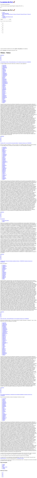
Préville (3, 167)
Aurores (3, 148)
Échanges (4, 404)
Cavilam (4, 70)
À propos (3, 16)
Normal (4, 274)
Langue (4, 87)
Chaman (3, 266)
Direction (4, 268)
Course (3, 156)
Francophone (4, 81)
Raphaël (3, 418)
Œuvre (4, 91)
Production (4, 417)
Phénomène (4, 165)
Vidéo (3, 175)
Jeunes (3, 343)
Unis (3, 420)
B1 (0, 58)
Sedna (3, 278)
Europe (4, 336)
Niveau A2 (15, 14)
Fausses (4, 337)
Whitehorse (4, 178)
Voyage (4, 177)
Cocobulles (4, 327)
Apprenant (4, 67)
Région (3, 170)
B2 (0, 57)
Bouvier (3, 400)
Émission (4, 406)
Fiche (3, 160)
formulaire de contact (20, 458)
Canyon (3, 153)
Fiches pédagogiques (5, 13)
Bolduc (3, 68)
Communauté (4, 73)
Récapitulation (2, 218)
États (3, 408)
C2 (0, 212)
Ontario (3, 416)
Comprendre (4, 328)
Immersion (4, 85)
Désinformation (5, 333)
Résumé (3, 98)
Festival (4, 339)
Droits (3, 157)
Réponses (4, 96)
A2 (0, 59)
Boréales (4, 151)
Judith (3, 344)
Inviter (3, 162)
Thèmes (8, 14)
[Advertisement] (18, 41)
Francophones (5, 82)
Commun (4, 154)
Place (3, 93)
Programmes (4, 95)
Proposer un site (4, 14)
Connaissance (4, 331)
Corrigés (4, 155)
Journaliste (4, 414)
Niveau (3, 273)
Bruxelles (4, 326)
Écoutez (4, 158)
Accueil (3, 12)
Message (4, 348)
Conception (4, 74)
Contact (6, 16)
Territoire (4, 101)
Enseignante (4, 79)
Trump (3, 419)
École (3, 77)
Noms (3, 221)
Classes (3, 72)
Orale (3, 163)
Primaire (3, 94)
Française (4, 80)
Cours (3, 76)
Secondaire (4, 100)
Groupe (4, 341)
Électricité (4, 405)
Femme (4, 338)
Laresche (4, 415)
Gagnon (3, 84)
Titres (3, 354)
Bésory (3, 149)
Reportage (4, 97)
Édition (3, 335)
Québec (4, 168)
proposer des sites (3, 458)
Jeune (3, 413)
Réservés (4, 171)
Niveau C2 (29, 14)
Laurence (4, 88)
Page (3, 92)
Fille (3, 270)
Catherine (4, 69)
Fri (3, 412)
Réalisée (4, 169)
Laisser (3, 346)
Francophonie (4, 83)
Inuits (3, 271)
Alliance (4, 66)
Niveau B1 (18, 14)
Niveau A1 (11, 14)
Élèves (3, 78)
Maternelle (4, 89)
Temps (4, 173)
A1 (0, 60)
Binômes (4, 150)
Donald (4, 403)
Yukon (3, 102)
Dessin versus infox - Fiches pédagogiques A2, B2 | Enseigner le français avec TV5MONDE (14, 318)
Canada (4, 152)
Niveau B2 (22, 14)
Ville (3, 176)
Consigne (4, 75)
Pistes (3, 166)
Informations (4, 342)
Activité (4, 65)
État (3, 407)
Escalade (4, 159)
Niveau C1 (25, 14)
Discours (4, 402)
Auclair (3, 399)
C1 (0, 56)
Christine (4, 267)
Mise (3, 90)
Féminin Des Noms (5, 220)
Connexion (4, 17)
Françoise (4, 411)
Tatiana (3, 172)
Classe (4, 71)
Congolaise (4, 330)
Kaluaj (3, 345)
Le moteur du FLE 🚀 (7, 2)
